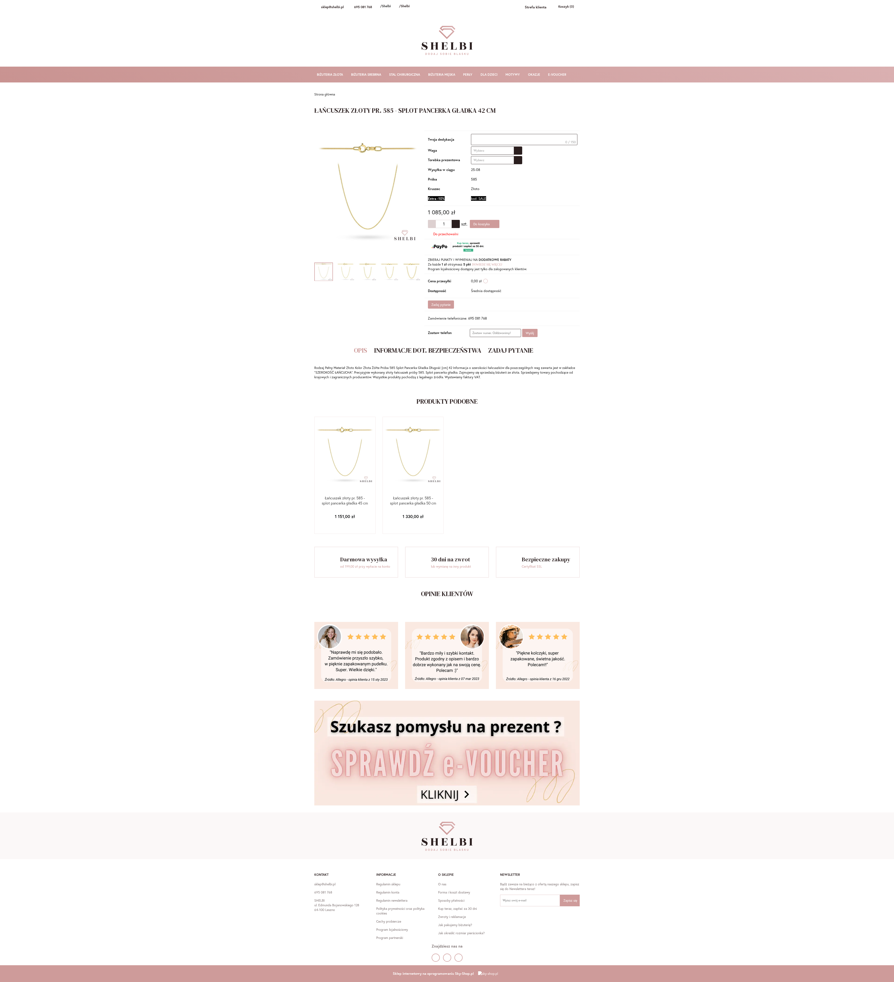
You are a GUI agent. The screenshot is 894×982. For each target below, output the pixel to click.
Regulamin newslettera (391, 900)
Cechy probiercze (388, 921)
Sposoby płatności (451, 900)
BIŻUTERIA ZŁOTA (330, 74)
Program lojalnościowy (392, 929)
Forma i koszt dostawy (454, 892)
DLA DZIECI (489, 74)
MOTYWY (513, 74)
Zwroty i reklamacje (452, 916)
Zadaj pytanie (440, 304)
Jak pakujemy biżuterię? (455, 925)
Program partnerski (389, 937)
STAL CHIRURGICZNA (405, 74)
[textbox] (524, 139)
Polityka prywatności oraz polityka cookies (400, 910)
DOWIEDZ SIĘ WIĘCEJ (487, 264)
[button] (321, 875)
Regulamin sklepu (388, 884)
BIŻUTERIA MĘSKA (442, 74)
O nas (442, 884)
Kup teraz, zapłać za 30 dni (457, 908)
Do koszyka (482, 224)
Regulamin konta (387, 892)
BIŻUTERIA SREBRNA (366, 74)
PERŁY (468, 74)
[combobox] (496, 151)
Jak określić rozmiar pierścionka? (461, 933)
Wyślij (530, 333)
